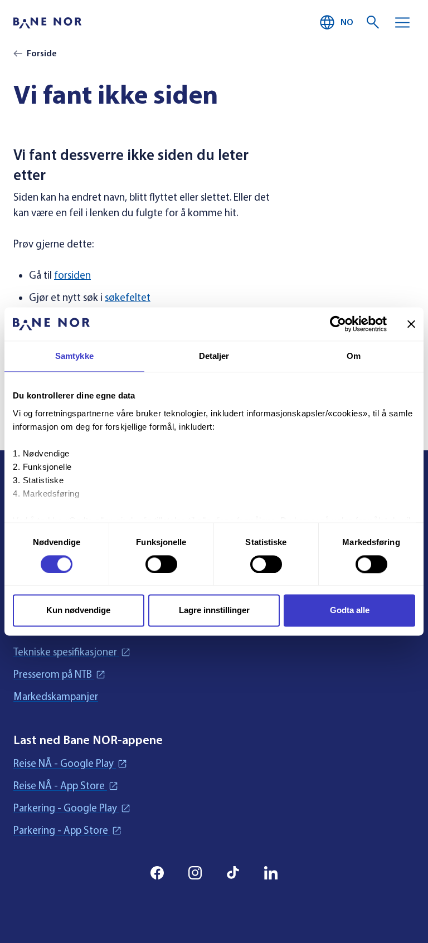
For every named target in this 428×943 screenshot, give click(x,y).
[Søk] (373, 22)
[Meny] (402, 22)
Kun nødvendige (78, 610)
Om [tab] (354, 356)
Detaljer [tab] (214, 356)
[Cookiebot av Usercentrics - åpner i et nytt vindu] (338, 323)
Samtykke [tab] (74, 356)
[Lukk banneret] (411, 324)
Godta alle (349, 610)
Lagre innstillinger (214, 610)
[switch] (161, 564)
